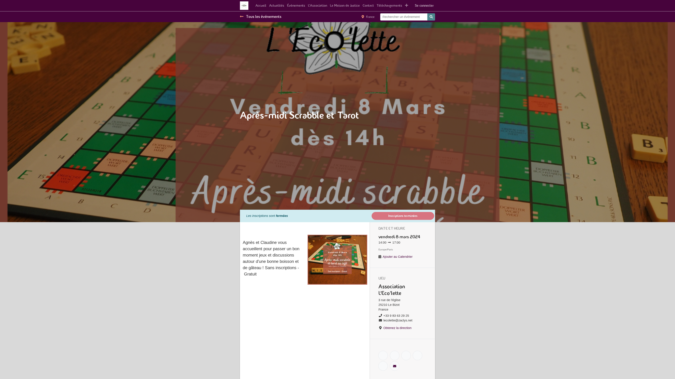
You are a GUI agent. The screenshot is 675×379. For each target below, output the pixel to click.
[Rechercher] (431, 17)
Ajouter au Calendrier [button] (398, 256)
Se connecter (424, 5)
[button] (407, 6)
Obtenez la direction (397, 328)
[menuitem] (261, 6)
